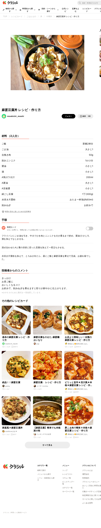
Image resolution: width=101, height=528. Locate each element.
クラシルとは (87, 470)
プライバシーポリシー (90, 482)
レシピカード (87, 9)
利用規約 (85, 478)
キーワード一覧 (68, 491)
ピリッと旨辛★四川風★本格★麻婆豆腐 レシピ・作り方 (79, 384)
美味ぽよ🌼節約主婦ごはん (78, 344)
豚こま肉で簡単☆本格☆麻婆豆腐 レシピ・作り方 (78, 429)
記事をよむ (75, 9)
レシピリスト (67, 474)
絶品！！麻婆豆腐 (11, 382)
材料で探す (41, 470)
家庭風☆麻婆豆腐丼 (12, 427)
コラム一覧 (66, 478)
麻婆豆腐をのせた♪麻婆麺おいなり (47, 338)
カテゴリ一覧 (67, 488)
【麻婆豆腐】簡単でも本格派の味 (47, 429)
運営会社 (85, 474)
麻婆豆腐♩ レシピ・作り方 (47, 382)
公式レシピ (65, 9)
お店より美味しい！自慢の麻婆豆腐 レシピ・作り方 (78, 338)
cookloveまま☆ (11, 431)
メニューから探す (44, 474)
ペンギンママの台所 (43, 434)
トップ (64, 470)
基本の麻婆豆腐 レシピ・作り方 (16, 338)
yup (37, 344)
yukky (7, 386)
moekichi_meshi (15, 116)
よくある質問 (87, 503)
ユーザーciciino (42, 386)
